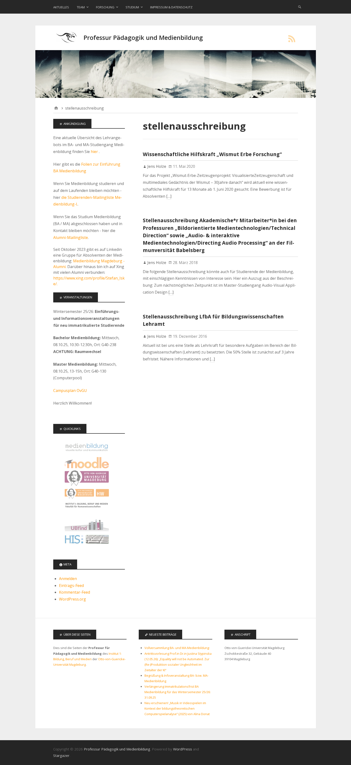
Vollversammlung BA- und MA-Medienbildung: (177, 648)
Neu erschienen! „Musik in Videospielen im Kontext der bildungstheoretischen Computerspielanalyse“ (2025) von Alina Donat (177, 708)
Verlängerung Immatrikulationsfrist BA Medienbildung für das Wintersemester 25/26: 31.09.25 (177, 692)
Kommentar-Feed (74, 592)
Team (81, 7)
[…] (168, 196)
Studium (132, 7)
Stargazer (61, 755)
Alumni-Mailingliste (70, 237)
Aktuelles (61, 7)
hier (95, 151)
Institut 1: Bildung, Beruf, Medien (87, 509)
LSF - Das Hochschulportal (87, 540)
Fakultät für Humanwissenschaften (87, 493)
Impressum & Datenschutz (171, 7)
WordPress (182, 749)
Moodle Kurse (87, 462)
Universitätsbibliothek (87, 525)
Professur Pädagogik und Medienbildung (143, 37)
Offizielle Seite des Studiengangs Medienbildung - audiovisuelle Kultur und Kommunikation (87, 447)
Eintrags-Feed (71, 585)
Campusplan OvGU (70, 390)
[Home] (56, 108)
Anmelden (68, 578)
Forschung (105, 7)
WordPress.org (72, 599)
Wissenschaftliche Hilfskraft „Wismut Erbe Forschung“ (212, 154)
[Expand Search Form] (299, 7)
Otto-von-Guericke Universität (87, 478)
